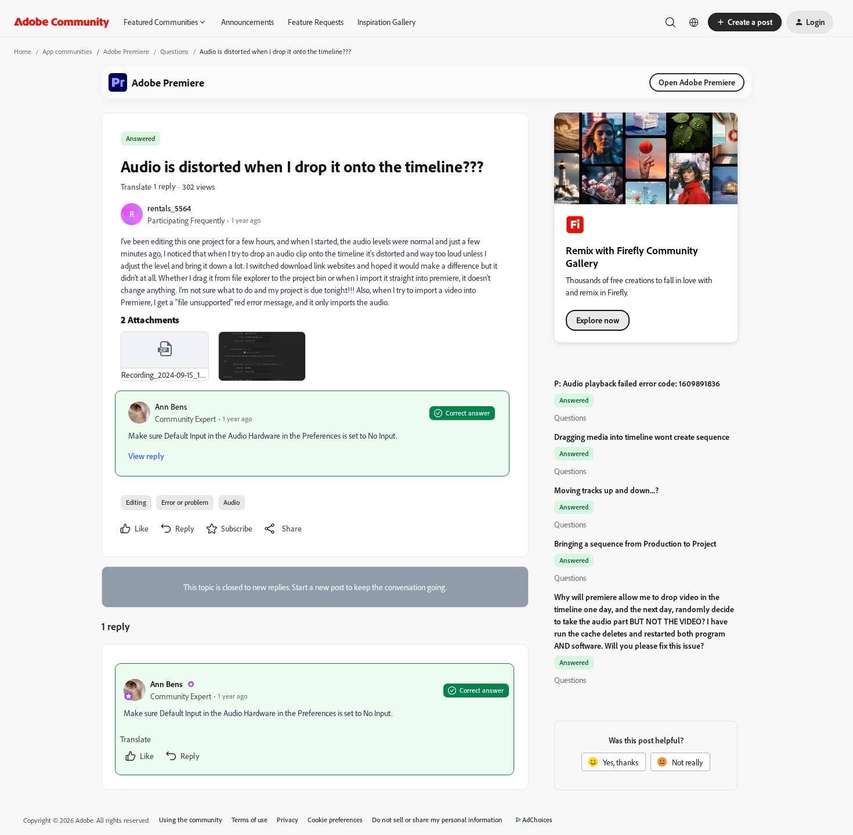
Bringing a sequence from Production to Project (635, 543)
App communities (67, 51)
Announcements (247, 22)
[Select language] (694, 22)
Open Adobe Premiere (697, 82)
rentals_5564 (169, 208)
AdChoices (537, 819)
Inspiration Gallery (386, 22)
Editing (136, 502)
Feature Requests (316, 22)
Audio (231, 502)
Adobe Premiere (126, 51)
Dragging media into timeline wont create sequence (641, 437)
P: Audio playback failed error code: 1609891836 (637, 383)
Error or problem (184, 502)
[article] (314, 719)
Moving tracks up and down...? (606, 490)
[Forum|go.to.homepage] (62, 22)
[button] (745, 22)
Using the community (190, 819)
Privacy (287, 819)
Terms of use (250, 819)
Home (22, 51)
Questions (174, 51)
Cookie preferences (335, 819)
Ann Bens (171, 406)
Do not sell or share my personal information (437, 819)
